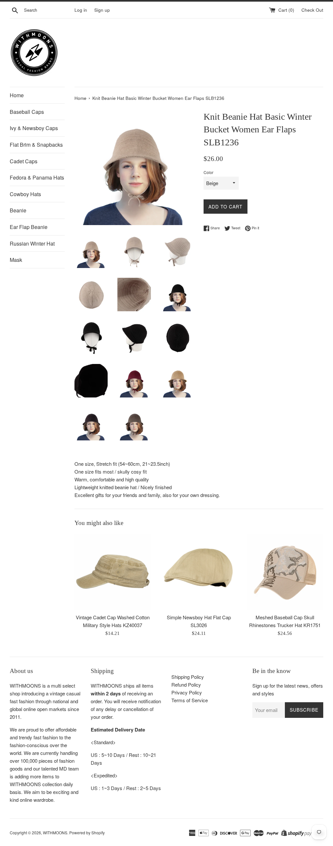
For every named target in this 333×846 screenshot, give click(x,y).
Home (17, 95)
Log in (80, 10)
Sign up (102, 10)
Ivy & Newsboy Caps (34, 128)
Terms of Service (189, 700)
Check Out (312, 10)
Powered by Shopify (87, 832)
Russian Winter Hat (32, 243)
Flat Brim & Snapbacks (36, 144)
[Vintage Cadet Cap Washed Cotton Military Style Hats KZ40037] (112, 572)
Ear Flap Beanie (28, 227)
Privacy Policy (186, 692)
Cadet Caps (23, 161)
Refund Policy (186, 684)
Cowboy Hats (25, 194)
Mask (16, 259)
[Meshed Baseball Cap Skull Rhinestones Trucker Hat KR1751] (285, 572)
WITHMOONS (55, 832)
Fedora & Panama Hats (37, 177)
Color (208, 172)
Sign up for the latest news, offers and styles (287, 689)
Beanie (18, 210)
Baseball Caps (27, 111)
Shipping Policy (187, 676)
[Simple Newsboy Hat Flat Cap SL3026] (199, 572)
